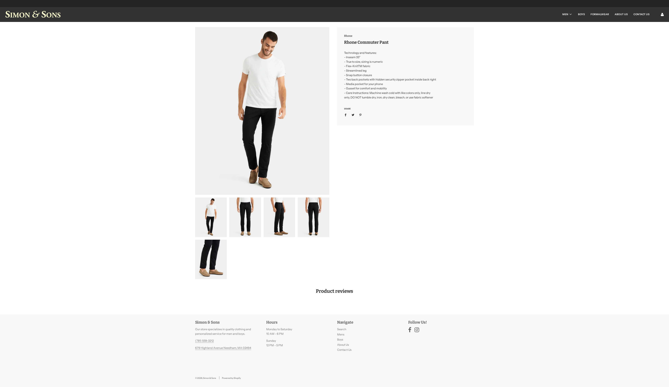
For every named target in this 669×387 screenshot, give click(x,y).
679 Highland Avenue (209, 348)
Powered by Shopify (231, 378)
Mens (340, 334)
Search (341, 329)
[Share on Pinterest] (360, 115)
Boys (581, 14)
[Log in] (662, 14)
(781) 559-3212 (204, 340)
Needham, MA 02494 (237, 348)
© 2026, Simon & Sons (205, 378)
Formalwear (600, 14)
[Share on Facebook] (346, 115)
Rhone (348, 35)
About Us (621, 14)
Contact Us (641, 14)
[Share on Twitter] (352, 115)
